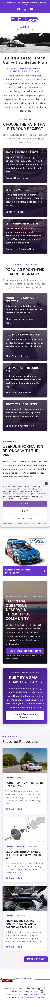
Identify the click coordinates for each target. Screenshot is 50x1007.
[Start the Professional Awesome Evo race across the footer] (7, 978)
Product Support (14, 991)
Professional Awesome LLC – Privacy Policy (30, 523)
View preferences (25, 518)
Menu (26, 27)
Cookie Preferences (14, 997)
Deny (25, 511)
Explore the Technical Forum (25, 650)
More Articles (36, 959)
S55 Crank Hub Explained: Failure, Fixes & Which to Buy (23, 855)
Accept (25, 503)
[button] (46, 483)
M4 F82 (10, 778)
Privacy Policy (22, 994)
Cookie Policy (8, 523)
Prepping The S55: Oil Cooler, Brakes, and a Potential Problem (20, 924)
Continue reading (18, 809)
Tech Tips (21, 847)
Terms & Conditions (35, 997)
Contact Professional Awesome (25, 715)
